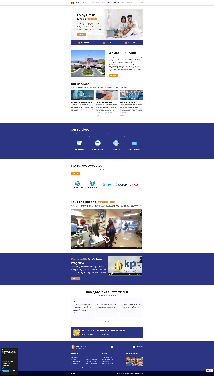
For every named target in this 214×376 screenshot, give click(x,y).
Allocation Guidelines (75, 361)
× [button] (16, 348)
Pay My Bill (114, 2)
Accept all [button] (5, 370)
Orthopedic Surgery (106, 361)
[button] (9, 373)
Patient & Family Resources (91, 359)
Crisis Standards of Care (91, 361)
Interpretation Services (76, 365)
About (92, 2)
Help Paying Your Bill (90, 367)
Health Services (74, 357)
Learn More (81, 34)
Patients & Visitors (106, 2)
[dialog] (9, 361)
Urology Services (105, 365)
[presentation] (105, 119)
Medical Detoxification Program (78, 367)
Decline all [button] (13, 370)
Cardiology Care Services (107, 357)
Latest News (121, 2)
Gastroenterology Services (107, 363)
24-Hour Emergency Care (107, 359)
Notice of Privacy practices (91, 363)
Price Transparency (75, 363)
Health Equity (129, 2)
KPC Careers (73, 359)
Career (135, 2)
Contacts (141, 2)
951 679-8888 (139, 347)
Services (98, 2)
